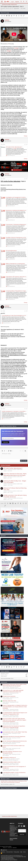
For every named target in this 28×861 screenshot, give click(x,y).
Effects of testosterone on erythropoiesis (15, 263)
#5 (26, 408)
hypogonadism (16, 8)
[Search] (26, 1)
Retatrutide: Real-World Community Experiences (14, 736)
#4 (26, 311)
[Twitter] (21, 826)
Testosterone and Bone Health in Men (11, 762)
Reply (26, 136)
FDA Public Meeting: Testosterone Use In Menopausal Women (12, 752)
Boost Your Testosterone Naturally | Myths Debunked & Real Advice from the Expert (15, 474)
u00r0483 (2, 781)
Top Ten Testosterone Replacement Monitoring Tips (15, 741)
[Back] (21, 1)
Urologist (9, 51)
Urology (16, 48)
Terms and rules (9, 852)
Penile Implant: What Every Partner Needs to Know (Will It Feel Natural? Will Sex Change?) (14, 685)
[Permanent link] (26, 181)
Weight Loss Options (7, 739)
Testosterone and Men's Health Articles (15, 469)
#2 (26, 144)
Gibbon (6, 781)
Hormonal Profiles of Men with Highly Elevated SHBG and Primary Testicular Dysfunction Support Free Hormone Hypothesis (14, 720)
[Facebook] (19, 826)
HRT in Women (6, 755)
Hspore (5, 782)
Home (24, 852)
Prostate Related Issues (7, 694)
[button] (2, 451)
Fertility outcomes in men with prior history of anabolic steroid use (15, 496)
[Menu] (1, 1)
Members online (5, 779)
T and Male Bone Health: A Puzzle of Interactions (14, 772)
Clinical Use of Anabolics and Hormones (15, 498)
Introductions (5, 703)
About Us (5, 847)
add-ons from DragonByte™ (16, 856)
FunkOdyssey (21, 781)
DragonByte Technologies (5, 857)
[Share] (25, 25)
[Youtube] (24, 826)
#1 (26, 25)
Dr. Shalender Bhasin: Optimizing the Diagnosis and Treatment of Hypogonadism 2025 (15, 713)
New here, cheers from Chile (9, 700)
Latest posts (4, 682)
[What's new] (23, 1)
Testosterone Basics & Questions (9, 743)
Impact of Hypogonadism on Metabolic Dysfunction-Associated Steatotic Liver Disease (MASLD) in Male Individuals (15, 707)
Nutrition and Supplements (8, 749)
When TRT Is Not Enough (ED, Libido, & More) (12, 688)
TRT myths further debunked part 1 (14, 147)
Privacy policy (16, 852)
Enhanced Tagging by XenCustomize (8, 858)
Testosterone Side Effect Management (10, 760)
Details (11, 857)
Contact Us (10, 847)
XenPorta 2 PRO (4, 859)
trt (1, 10)
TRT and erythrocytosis (11, 250)
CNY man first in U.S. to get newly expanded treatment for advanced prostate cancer (13, 691)
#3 (26, 178)
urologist (14, 148)
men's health (22, 8)
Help (21, 852)
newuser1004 (11, 781)
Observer (16, 781)
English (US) (4, 850)
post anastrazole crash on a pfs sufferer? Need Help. (15, 732)
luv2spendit (17, 782)
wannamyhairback (11, 782)
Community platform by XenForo (11, 855)
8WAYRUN (15, 859)
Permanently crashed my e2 (9, 757)
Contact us (3, 852)
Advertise (15, 847)
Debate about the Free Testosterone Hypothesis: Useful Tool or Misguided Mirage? (14, 726)
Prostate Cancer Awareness (9, 696)
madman (3, 8)
